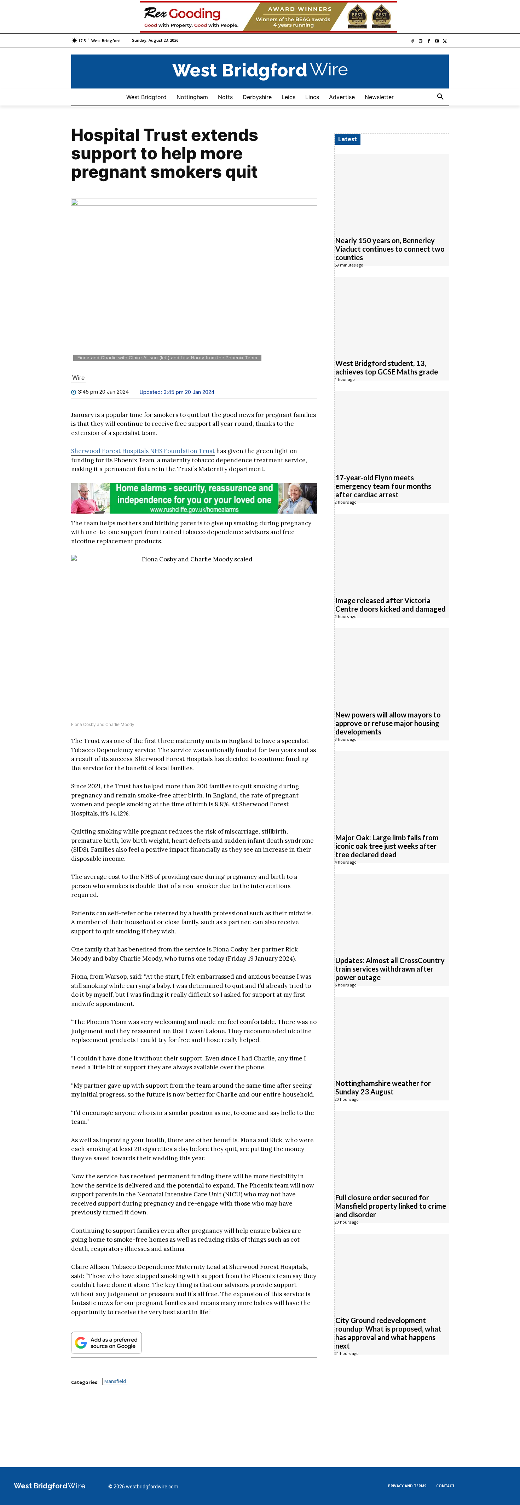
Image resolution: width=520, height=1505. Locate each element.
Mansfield (115, 1381)
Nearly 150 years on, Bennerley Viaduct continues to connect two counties (390, 249)
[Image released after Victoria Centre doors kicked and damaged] (392, 551)
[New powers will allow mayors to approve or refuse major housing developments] (392, 665)
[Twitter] (445, 42)
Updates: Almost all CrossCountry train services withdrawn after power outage (390, 969)
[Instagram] (421, 42)
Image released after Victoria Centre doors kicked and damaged (390, 604)
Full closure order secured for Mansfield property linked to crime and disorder (390, 1206)
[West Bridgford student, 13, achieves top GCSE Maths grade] (392, 314)
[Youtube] (437, 42)
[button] (440, 96)
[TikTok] (413, 42)
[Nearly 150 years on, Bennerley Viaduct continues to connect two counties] (392, 191)
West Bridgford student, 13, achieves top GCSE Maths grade (386, 367)
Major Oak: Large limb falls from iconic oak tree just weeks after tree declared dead (387, 846)
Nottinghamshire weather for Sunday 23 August (383, 1087)
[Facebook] (429, 42)
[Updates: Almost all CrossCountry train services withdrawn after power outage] (392, 911)
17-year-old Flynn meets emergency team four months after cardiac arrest (383, 486)
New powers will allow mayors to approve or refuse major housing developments (388, 723)
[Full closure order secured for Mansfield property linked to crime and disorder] (392, 1148)
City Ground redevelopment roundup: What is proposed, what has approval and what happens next (388, 1333)
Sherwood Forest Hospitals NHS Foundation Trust (143, 451)
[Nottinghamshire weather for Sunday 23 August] (392, 1034)
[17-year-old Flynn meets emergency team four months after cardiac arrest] (392, 428)
